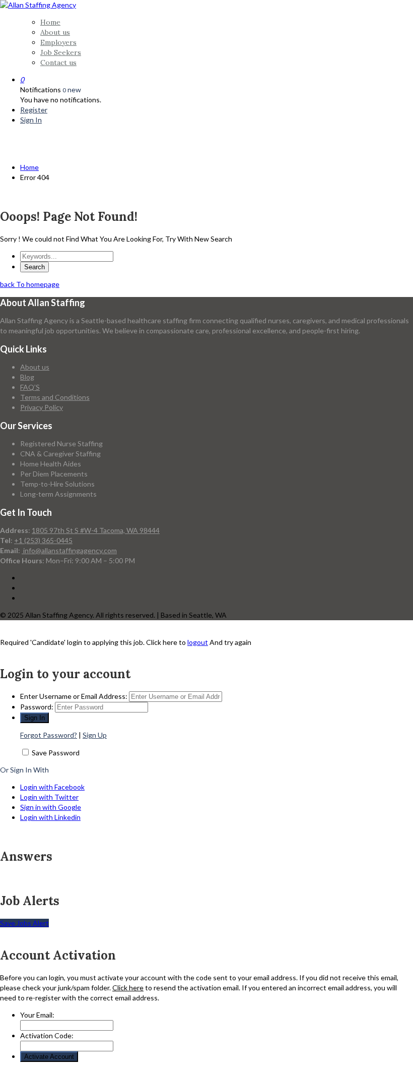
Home (50, 22)
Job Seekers (60, 52)
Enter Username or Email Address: (73, 696)
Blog (27, 377)
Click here (128, 987)
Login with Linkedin (50, 817)
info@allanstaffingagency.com (69, 550)
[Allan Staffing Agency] (38, 5)
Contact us (58, 62)
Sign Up (95, 735)
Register (33, 109)
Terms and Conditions (55, 397)
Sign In (31, 119)
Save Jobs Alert (24, 923)
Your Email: (37, 1015)
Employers (58, 42)
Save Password (56, 752)
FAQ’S (30, 387)
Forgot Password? (48, 735)
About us (55, 32)
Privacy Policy (41, 407)
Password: (36, 706)
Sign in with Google (50, 807)
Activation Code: (47, 1035)
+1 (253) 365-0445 (43, 540)
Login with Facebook (52, 787)
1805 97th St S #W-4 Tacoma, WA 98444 (96, 530)
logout (197, 642)
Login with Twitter (49, 797)
